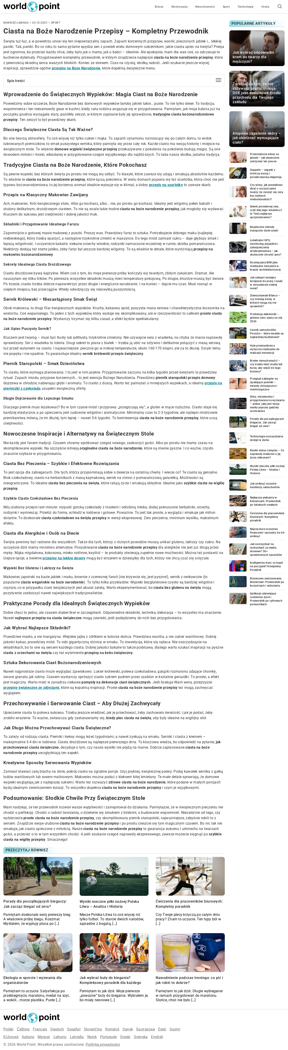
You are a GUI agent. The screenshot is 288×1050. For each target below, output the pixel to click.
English (157, 1037)
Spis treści (16, 81)
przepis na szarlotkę (166, 185)
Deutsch (57, 1029)
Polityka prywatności (103, 1044)
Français (40, 1029)
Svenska (141, 1037)
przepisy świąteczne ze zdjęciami (31, 687)
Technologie (246, 6)
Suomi (175, 1029)
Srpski (125, 1037)
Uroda (265, 6)
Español (74, 1029)
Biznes (159, 6)
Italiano (28, 1037)
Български (145, 1029)
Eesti (162, 1029)
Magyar (44, 1037)
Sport (226, 6)
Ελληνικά (10, 1037)
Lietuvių (60, 1037)
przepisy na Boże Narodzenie (76, 68)
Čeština (23, 1029)
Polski (8, 1029)
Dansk (128, 1029)
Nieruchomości (205, 6)
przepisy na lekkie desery (64, 558)
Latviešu (77, 1037)
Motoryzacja (179, 6)
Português (108, 1037)
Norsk (92, 1037)
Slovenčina (93, 1029)
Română (112, 1029)
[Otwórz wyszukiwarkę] (280, 6)
